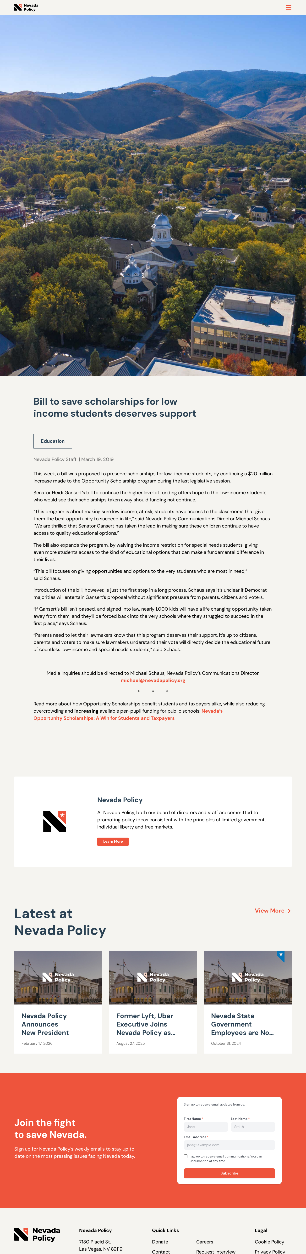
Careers (204, 1242)
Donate (160, 1242)
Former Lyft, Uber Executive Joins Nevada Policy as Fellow (144, 1028)
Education (53, 441)
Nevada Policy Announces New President (46, 1024)
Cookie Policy (269, 1242)
